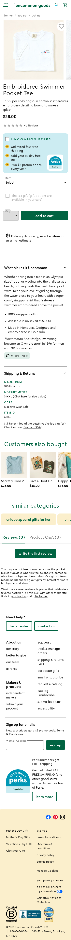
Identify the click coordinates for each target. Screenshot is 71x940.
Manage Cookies (47, 870)
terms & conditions (49, 837)
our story (12, 649)
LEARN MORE (44, 796)
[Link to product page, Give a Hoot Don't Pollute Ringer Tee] (43, 465)
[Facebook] (48, 816)
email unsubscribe (50, 677)
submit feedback (49, 702)
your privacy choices (50, 880)
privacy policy (45, 855)
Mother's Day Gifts (18, 837)
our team (12, 662)
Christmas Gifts (15, 850)
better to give (16, 655)
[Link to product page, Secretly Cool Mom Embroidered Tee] (14, 465)
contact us (46, 626)
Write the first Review (35, 553)
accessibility (46, 708)
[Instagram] (62, 816)
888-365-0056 (19, 931)
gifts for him (18, 596)
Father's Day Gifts (17, 830)
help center (19, 626)
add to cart (45, 215)
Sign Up (55, 745)
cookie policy (45, 861)
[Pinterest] (55, 816)
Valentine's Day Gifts (19, 844)
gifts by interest (46, 579)
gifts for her (40, 596)
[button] (56, 5)
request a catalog (49, 684)
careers (11, 669)
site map (42, 830)
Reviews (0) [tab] (13, 537)
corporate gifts (48, 671)
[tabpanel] (35, 555)
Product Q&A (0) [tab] (45, 537)
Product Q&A (32, 427)
